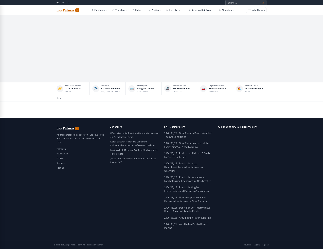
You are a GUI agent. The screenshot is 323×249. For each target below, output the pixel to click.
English (257, 244)
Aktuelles (227, 10)
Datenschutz (62, 153)
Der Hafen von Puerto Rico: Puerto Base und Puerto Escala (187, 209)
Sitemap (60, 167)
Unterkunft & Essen (201, 10)
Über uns (60, 163)
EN (63, 2)
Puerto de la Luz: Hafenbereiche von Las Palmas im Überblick (183, 167)
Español (265, 244)
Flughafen (99, 10)
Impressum (61, 149)
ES (68, 2)
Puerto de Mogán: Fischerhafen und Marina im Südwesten (186, 189)
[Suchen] (263, 3)
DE (58, 2)
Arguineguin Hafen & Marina (187, 218)
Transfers (120, 10)
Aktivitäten (175, 10)
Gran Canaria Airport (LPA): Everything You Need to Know (187, 145)
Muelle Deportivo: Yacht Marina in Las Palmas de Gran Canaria (185, 199)
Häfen (138, 10)
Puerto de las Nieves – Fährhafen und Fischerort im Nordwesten (187, 179)
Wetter (155, 10)
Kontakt (60, 158)
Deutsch (247, 244)
